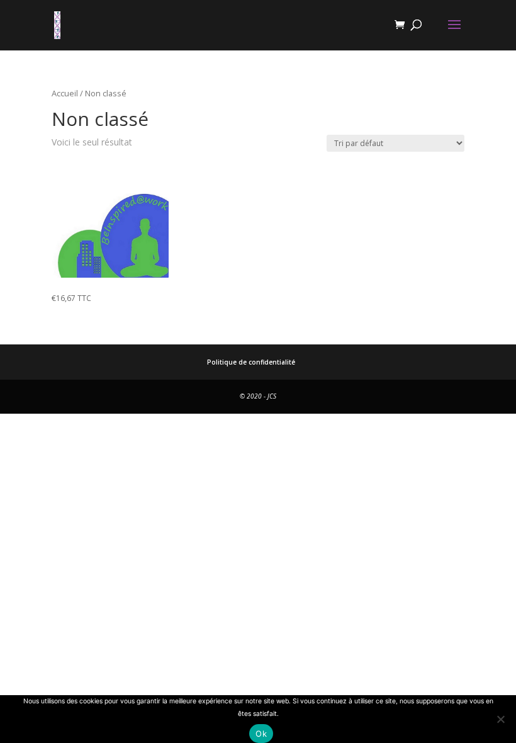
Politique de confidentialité (251, 362)
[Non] (500, 719)
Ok (261, 734)
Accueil (65, 93)
